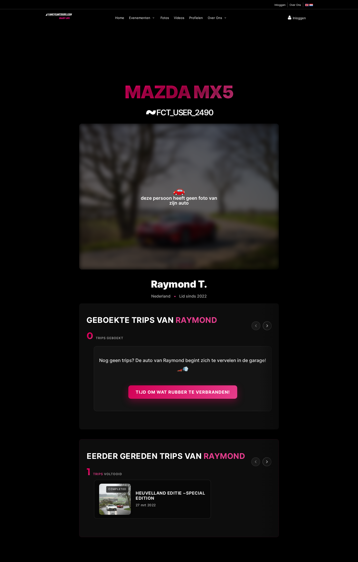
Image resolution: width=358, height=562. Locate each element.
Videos (179, 18)
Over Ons (295, 5)
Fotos (164, 18)
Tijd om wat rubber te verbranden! (183, 392)
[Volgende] (267, 325)
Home (119, 18)
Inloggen (279, 5)
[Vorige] (256, 325)
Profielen (196, 18)
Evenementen (140, 18)
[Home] (58, 15)
